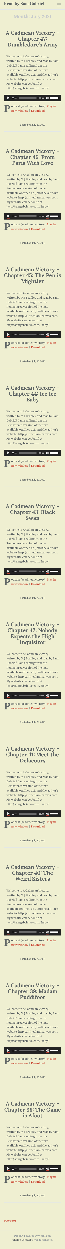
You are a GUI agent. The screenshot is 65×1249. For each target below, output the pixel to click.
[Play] (8, 98)
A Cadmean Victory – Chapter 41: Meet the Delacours (33, 754)
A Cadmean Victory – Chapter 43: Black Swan (33, 512)
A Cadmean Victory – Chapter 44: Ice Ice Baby (33, 393)
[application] (32, 98)
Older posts (10, 1220)
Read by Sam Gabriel (24, 3)
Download (38, 110)
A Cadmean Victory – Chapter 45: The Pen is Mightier (32, 275)
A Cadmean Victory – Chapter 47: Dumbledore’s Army (33, 38)
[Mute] (47, 98)
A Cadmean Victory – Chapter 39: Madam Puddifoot (33, 991)
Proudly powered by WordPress (32, 1235)
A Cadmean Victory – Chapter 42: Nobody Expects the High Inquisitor (33, 633)
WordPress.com (43, 1239)
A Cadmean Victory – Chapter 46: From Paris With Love (33, 157)
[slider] (54, 98)
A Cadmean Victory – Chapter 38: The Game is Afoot (32, 1109)
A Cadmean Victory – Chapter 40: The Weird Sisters (33, 873)
